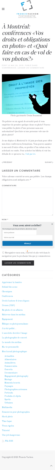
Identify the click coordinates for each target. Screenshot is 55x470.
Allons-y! (27, 243)
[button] (27, 225)
